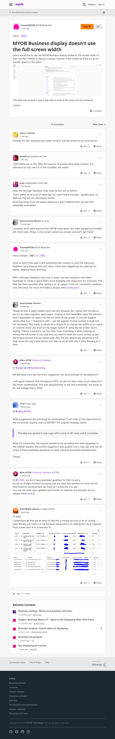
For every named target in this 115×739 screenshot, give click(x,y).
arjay (22, 183)
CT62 (22, 403)
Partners (13, 700)
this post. (74, 287)
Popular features (16, 691)
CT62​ (21, 480)
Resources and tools (18, 713)
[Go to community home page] (19, 4)
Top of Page (35, 662)
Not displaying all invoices (32, 645)
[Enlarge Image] (57, 80)
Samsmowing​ (38, 367)
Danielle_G (25, 156)
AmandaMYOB (28, 25)
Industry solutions (17, 709)
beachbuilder (26, 303)
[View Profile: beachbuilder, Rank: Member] (15, 305)
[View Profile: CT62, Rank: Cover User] (15, 405)
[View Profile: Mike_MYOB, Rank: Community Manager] (15, 362)
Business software (17, 683)
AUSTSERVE (26, 509)
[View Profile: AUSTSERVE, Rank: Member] (15, 510)
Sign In (101, 4)
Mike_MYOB (25, 360)
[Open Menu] (104, 12)
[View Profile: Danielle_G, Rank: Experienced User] (15, 158)
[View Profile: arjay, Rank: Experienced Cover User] (15, 184)
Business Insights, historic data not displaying (43, 628)
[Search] (84, 4)
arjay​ (20, 367)
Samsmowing (26, 221)
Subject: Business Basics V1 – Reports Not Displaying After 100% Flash (56, 619)
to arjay (45, 221)
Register (92, 4)
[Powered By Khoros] (99, 664)
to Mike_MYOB (47, 509)
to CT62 (55, 472)
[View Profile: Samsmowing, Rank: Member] (15, 222)
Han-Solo (37, 614)
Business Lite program (30, 636)
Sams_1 (23, 133)
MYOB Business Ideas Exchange (25, 12)
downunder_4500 (39, 632)
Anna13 (33, 649)
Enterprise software (18, 696)
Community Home (17, 662)
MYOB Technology (35, 723)
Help (47, 662)
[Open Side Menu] (11, 4)
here (30, 493)
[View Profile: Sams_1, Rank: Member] (15, 134)
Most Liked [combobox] (99, 124)
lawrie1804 (39, 623)
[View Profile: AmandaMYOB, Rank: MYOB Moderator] (16, 26)
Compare (13, 687)
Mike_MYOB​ (24, 411)
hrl (33, 640)
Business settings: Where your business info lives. (45, 611)
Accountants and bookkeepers (23, 705)
